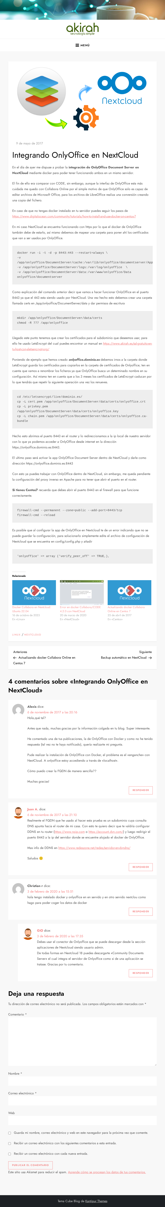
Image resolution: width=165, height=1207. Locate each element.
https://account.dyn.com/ (106, 831)
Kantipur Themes (96, 1201)
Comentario (17, 1014)
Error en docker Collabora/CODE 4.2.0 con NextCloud (80, 609)
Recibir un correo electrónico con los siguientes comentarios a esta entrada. (65, 1143)
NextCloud (32, 634)
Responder (141, 790)
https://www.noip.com (70, 831)
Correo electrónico (22, 1093)
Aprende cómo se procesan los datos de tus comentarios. (107, 1172)
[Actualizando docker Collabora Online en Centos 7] (129, 592)
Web (11, 1113)
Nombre (15, 1073)
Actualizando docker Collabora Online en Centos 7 (126, 609)
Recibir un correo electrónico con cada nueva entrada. (51, 1153)
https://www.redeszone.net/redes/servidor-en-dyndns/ (94, 848)
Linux (16, 634)
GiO (40, 930)
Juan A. (32, 809)
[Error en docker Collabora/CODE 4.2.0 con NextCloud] (82, 592)
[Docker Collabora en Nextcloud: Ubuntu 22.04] (34, 592)
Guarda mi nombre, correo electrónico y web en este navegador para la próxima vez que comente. (81, 1132)
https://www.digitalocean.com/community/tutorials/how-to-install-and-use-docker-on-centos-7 (74, 216)
